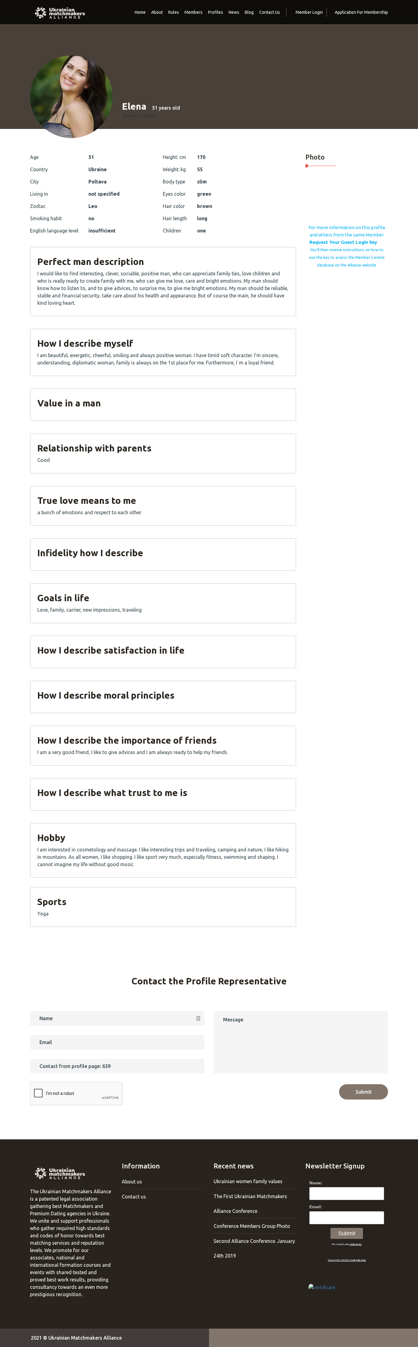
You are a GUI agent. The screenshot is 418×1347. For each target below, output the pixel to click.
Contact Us (269, 12)
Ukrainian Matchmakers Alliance (85, 1338)
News (234, 12)
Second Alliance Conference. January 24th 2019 (254, 1248)
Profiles (215, 12)
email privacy (355, 1244)
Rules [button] (173, 12)
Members (194, 12)
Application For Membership (361, 12)
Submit (364, 1092)
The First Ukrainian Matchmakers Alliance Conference (250, 1204)
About (157, 12)
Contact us (134, 1196)
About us (132, 1181)
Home (140, 12)
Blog (249, 12)
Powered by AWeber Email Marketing (347, 1260)
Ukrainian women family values (248, 1181)
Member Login (309, 12)
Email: (315, 1206)
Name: (316, 1182)
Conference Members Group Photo (252, 1226)
